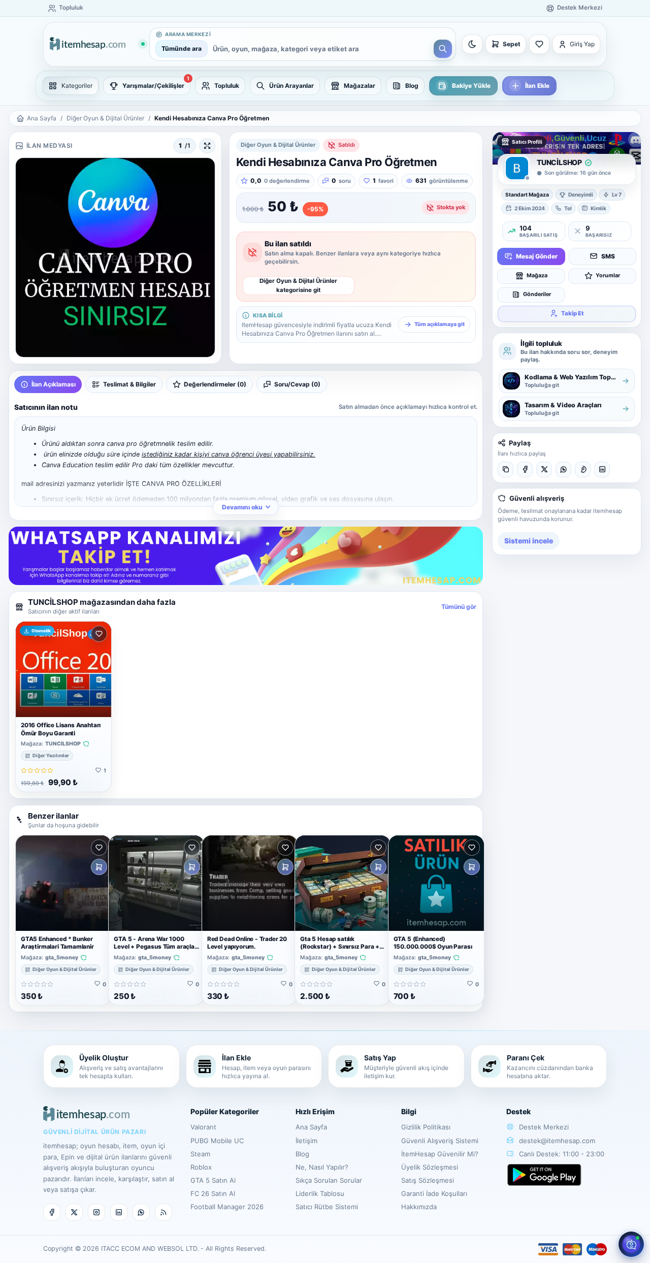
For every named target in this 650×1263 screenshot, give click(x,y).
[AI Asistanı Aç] (631, 1244)
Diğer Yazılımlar (50, 755)
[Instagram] (96, 1212)
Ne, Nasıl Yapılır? (322, 1167)
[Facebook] (525, 469)
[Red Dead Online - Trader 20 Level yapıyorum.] (250, 883)
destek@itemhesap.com (557, 1141)
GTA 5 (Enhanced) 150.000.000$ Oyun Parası (433, 942)
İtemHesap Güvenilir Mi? (439, 1154)
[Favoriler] (539, 44)
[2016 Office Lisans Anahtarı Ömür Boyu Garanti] (63, 669)
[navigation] (325, 86)
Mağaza (537, 275)
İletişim (306, 1141)
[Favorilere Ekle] (99, 634)
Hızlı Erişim (315, 1111)
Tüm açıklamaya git (439, 324)
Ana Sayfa (41, 118)
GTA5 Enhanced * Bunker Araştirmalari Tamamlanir (57, 942)
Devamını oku (242, 507)
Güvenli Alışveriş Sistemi (439, 1141)
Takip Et (572, 312)
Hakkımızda (419, 1207)
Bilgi (408, 1111)
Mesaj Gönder (537, 256)
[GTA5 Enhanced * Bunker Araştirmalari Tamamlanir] (63, 883)
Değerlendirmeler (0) (215, 384)
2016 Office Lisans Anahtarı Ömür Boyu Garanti (61, 729)
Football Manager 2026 (227, 1207)
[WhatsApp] (563, 469)
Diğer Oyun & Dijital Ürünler (105, 118)
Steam (200, 1154)
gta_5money (61, 958)
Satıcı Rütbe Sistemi (327, 1207)
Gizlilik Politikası (425, 1127)
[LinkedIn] (602, 469)
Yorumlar (608, 275)
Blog (302, 1154)
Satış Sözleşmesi (427, 1180)
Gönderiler (537, 293)
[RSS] (163, 1212)
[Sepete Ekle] (99, 867)
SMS (608, 256)
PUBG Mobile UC (217, 1141)
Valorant (203, 1127)
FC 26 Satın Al (212, 1193)
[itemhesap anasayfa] (97, 44)
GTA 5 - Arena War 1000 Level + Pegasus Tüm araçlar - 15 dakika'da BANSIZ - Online (155, 950)
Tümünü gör (458, 606)
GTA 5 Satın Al (213, 1180)
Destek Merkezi (543, 1127)
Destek (518, 1111)
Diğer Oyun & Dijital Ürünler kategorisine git (298, 285)
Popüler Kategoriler (224, 1111)
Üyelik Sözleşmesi (429, 1167)
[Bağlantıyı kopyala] (505, 469)
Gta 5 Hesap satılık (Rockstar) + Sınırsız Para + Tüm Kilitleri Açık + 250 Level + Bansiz (341, 950)
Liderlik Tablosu (320, 1193)
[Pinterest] (583, 469)
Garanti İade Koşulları (434, 1193)
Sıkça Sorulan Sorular (329, 1180)
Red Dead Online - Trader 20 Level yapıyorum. (247, 942)
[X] (544, 469)
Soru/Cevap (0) (297, 384)
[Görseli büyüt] (207, 145)
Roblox (201, 1167)
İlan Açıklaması (53, 384)
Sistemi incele (528, 540)
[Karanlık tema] (472, 44)
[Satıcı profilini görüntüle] (517, 168)
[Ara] (443, 49)
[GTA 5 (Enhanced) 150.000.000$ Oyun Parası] (436, 883)
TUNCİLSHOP (63, 744)
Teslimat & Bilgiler (129, 384)
